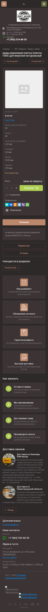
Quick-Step (9, 120)
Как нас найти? (10, 557)
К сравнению (14, 195)
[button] (4, 4)
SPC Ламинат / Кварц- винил (27, 49)
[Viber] (23, 204)
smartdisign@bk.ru (11, 525)
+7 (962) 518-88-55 (17, 39)
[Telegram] (19, 204)
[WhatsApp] (27, 204)
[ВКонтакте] (11, 204)
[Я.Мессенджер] (7, 204)
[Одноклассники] (15, 204)
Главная (6, 49)
